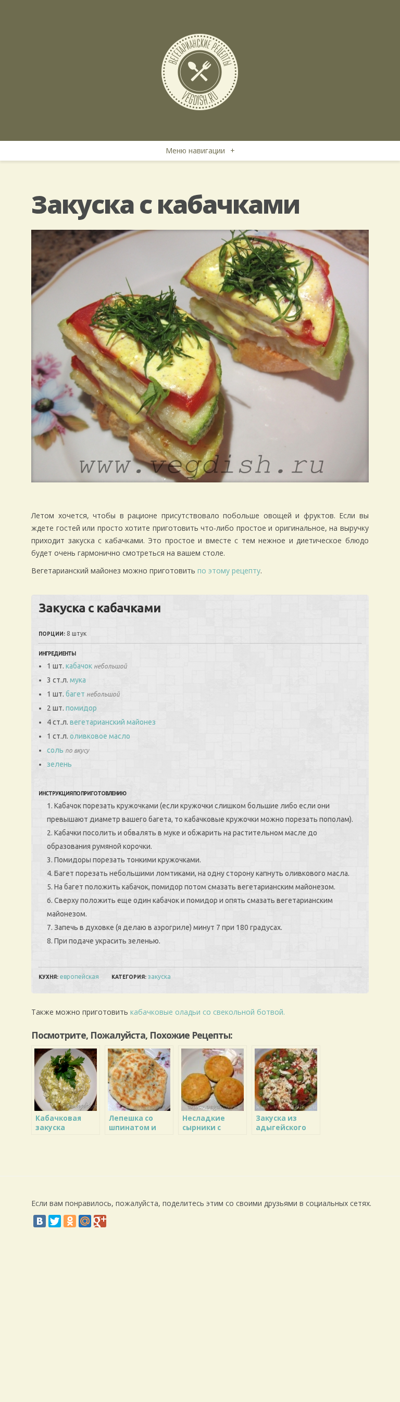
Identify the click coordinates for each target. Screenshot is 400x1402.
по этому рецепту (228, 570)
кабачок (79, 666)
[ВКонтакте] (39, 1221)
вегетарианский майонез (113, 722)
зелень (59, 764)
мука (78, 680)
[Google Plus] (100, 1221)
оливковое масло (100, 736)
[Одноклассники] (70, 1221)
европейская (79, 976)
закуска (159, 976)
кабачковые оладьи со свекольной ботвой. (207, 1012)
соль (55, 750)
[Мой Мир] (85, 1221)
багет (75, 694)
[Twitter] (54, 1221)
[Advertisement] (200, 1324)
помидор (81, 708)
